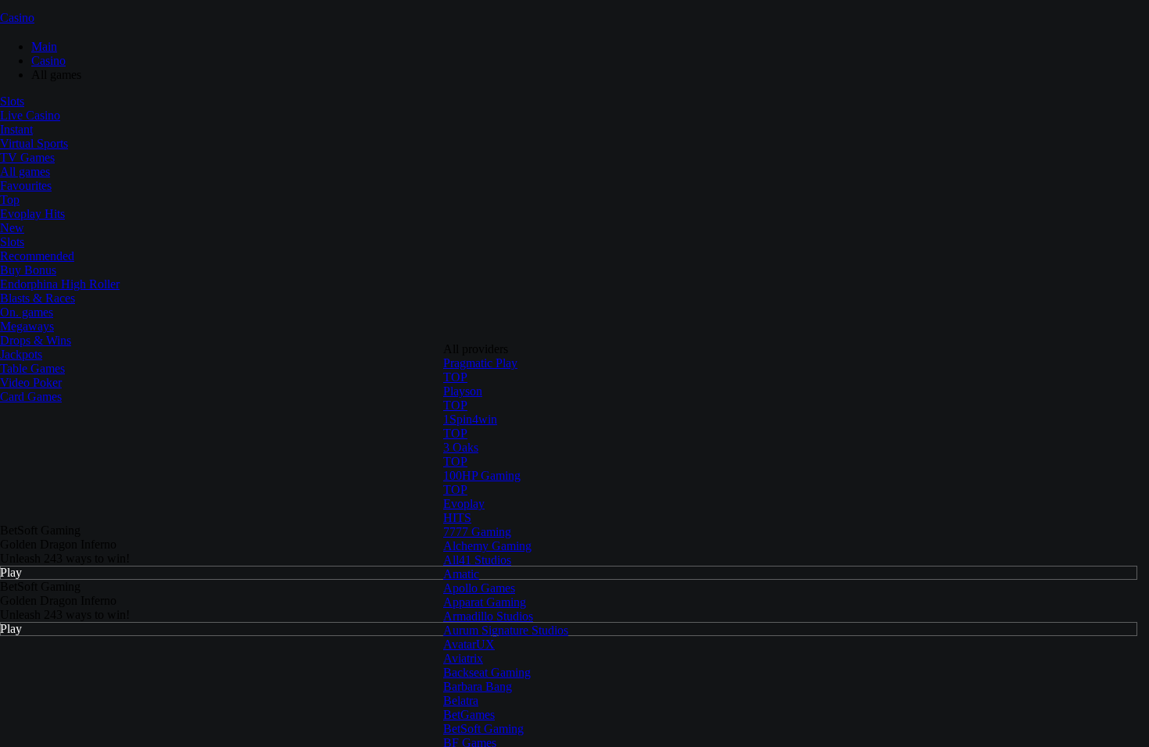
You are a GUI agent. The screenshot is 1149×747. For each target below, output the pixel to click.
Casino (17, 17)
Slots (12, 101)
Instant (16, 129)
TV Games (27, 157)
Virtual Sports (34, 143)
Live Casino (30, 115)
